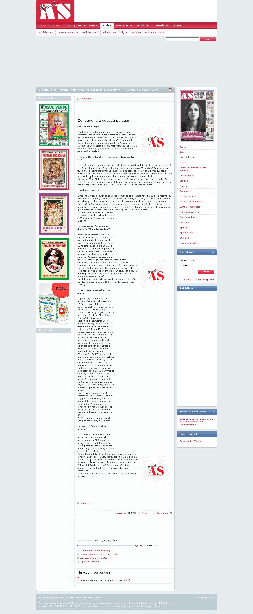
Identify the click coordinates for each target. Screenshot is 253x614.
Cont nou (187, 279)
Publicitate (143, 25)
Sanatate (136, 32)
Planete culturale (188, 217)
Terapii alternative (189, 243)
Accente (184, 152)
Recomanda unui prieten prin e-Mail (99, 554)
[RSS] (170, 89)
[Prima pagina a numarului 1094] (197, 116)
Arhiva (107, 25)
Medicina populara (154, 32)
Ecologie (184, 181)
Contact (179, 25)
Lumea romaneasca (67, 32)
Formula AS (49, 89)
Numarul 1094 (96, 89)
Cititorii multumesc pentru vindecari (193, 169)
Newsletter (162, 25)
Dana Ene (85, 503)
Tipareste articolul (89, 561)
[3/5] (84, 540)
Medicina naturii (90, 32)
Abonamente (124, 25)
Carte (182, 162)
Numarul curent (87, 25)
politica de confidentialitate (146, 606)
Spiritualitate (109, 32)
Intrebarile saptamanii (191, 201)
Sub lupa (184, 238)
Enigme (123, 32)
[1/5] (78, 540)
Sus (212, 597)
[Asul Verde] (54, 126)
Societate (184, 222)
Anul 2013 (77, 89)
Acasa (183, 147)
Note (146, 513)
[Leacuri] (54, 171)
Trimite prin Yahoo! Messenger (96, 550)
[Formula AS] (55, 11)
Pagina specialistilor (190, 212)
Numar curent (46, 597)
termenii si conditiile (119, 606)
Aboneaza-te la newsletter (94, 558)
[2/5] (81, 540)
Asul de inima (46, 32)
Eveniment (114, 89)
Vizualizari (126, 513)
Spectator (185, 227)
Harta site (203, 597)
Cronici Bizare (187, 175)
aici (127, 580)
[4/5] (87, 540)
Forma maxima (188, 196)
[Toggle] (213, 252)
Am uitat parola (206, 279)
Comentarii (164, 513)
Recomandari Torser (190, 441)
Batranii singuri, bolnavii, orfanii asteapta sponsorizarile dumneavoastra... (196, 422)
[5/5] (90, 540)
